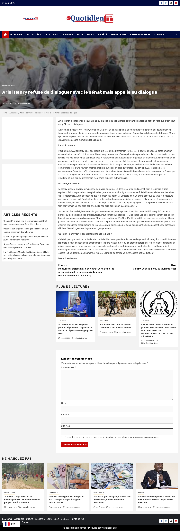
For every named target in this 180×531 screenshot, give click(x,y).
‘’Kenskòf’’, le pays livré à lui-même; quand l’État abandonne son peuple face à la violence (22, 499)
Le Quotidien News (24, 104)
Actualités (33, 34)
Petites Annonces (140, 34)
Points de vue (118, 34)
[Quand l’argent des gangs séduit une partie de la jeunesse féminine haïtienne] (112, 476)
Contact (159, 34)
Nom (64, 403)
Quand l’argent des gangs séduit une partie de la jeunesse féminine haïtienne (112, 499)
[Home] (5, 35)
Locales (14, 86)
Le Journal (16, 34)
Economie (67, 34)
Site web (65, 426)
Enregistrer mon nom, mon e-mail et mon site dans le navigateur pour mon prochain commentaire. (112, 437)
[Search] (176, 34)
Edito (80, 34)
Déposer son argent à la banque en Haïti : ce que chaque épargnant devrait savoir (66, 499)
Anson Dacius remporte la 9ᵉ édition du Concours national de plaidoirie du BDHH (156, 499)
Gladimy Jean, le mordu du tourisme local (154, 267)
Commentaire (68, 367)
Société (102, 34)
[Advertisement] (28, 138)
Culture (51, 34)
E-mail (65, 414)
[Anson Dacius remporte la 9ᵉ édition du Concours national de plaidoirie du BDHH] (157, 476)
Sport (90, 34)
